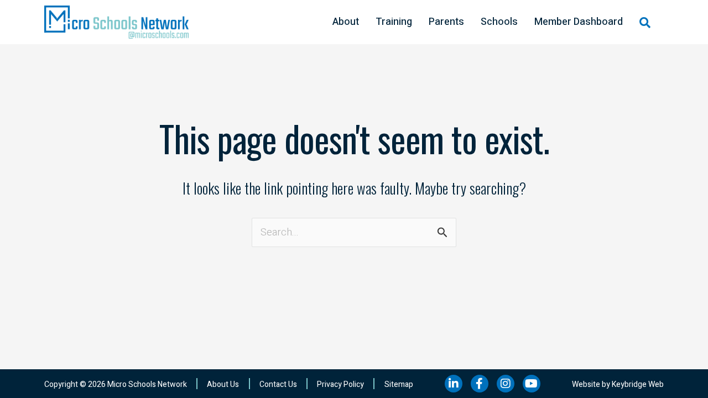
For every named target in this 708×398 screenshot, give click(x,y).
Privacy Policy (340, 384)
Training (394, 21)
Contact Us (278, 384)
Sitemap (398, 384)
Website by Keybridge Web (618, 384)
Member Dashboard (578, 21)
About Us (223, 384)
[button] (644, 22)
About (345, 21)
